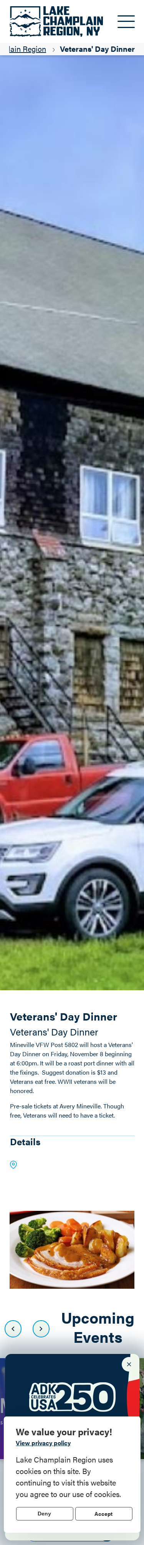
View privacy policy (43, 1442)
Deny (44, 1513)
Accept (103, 1513)
